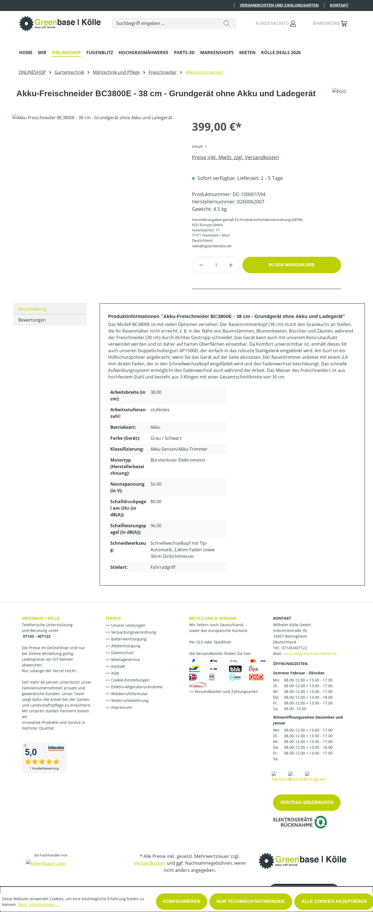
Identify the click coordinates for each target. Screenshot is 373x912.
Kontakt (339, 5)
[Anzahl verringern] (201, 265)
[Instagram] (315, 776)
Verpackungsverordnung (133, 632)
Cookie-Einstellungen (130, 680)
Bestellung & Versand (212, 618)
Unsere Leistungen (128, 625)
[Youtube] (297, 776)
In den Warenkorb (292, 265)
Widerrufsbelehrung (129, 700)
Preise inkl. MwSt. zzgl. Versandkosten (235, 157)
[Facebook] (281, 776)
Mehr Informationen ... (39, 904)
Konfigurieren (181, 901)
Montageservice (125, 659)
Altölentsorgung (125, 645)
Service (113, 618)
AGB (114, 673)
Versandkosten (150, 863)
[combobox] (164, 23)
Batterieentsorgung (128, 639)
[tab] (50, 308)
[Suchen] (226, 23)
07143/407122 (294, 647)
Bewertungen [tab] (32, 320)
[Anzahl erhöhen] (231, 265)
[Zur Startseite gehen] (60, 22)
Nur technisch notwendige (251, 901)
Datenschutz (122, 652)
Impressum (121, 707)
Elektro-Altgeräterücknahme (136, 686)
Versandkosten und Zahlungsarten (279, 5)
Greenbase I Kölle (41, 618)
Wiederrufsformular (129, 693)
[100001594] (96, 173)
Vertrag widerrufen (306, 802)
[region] (97, 173)
